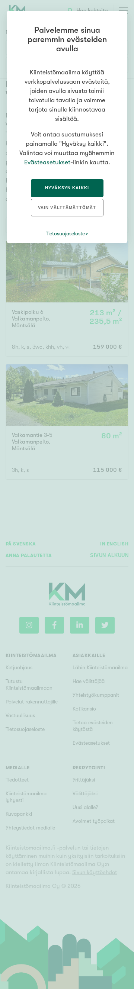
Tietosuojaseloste (65, 233)
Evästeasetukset (47, 162)
